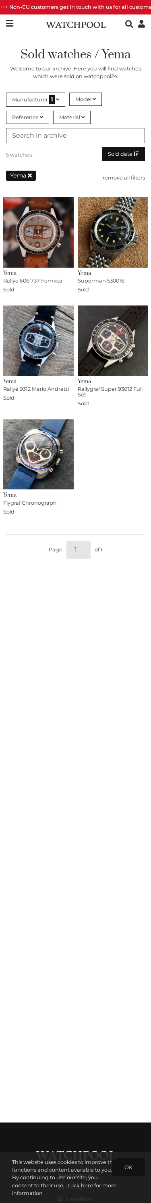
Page (55, 550)
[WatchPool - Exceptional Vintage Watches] (76, 24)
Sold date (121, 154)
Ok (128, 1167)
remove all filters (124, 178)
